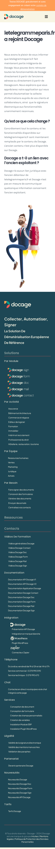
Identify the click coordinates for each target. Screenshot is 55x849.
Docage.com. (11, 85)
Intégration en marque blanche (26, 633)
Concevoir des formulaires (20, 494)
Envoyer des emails (17, 503)
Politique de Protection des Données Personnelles (31, 840)
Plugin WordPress (20, 643)
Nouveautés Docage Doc (19, 784)
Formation (13, 426)
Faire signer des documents (21, 489)
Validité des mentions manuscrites (24, 747)
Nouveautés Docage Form (20, 788)
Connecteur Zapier (20, 652)
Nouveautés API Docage (19, 797)
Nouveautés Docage (17, 779)
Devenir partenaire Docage (20, 765)
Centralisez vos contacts (19, 507)
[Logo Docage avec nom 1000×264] (14, 15)
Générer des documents (19, 498)
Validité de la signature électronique (24, 742)
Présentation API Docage (23, 629)
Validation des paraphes (19, 751)
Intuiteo (34, 836)
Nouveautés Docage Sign (19, 792)
